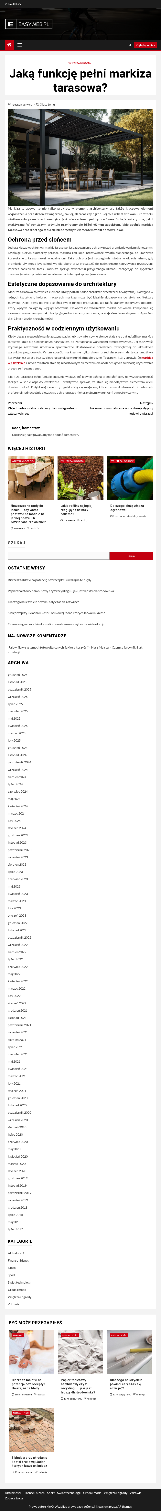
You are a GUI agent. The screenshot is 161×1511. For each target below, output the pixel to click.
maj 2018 (14, 1222)
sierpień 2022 (17, 952)
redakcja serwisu (22, 104)
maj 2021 (14, 1061)
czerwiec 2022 (18, 966)
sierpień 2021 (17, 1039)
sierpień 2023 (17, 864)
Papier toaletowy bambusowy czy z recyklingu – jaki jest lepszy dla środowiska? (61, 591)
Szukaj (16, 543)
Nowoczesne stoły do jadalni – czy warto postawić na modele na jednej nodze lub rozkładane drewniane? (28, 514)
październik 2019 (19, 1192)
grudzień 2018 (17, 1207)
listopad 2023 (17, 842)
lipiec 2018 (15, 1214)
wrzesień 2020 (18, 1120)
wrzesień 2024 (18, 769)
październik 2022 (19, 937)
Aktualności (16, 1253)
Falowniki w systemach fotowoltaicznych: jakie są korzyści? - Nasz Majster (59, 647)
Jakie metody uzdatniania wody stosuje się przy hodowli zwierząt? (121, 408)
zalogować (34, 434)
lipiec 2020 (15, 1134)
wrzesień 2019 (18, 1200)
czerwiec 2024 (18, 791)
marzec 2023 (17, 901)
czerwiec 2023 (18, 879)
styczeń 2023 (17, 915)
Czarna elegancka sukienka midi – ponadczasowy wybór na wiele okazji (55, 624)
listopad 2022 (17, 930)
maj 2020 (14, 1149)
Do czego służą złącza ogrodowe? (127, 508)
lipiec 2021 (15, 1047)
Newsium (102, 1506)
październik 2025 (19, 689)
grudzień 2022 (17, 923)
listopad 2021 (17, 1017)
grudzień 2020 (17, 1098)
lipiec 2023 (15, 871)
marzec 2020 (17, 1163)
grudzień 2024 (17, 747)
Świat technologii (19, 1282)
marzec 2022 (17, 988)
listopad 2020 (17, 1105)
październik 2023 (19, 850)
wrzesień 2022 (18, 944)
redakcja (34, 528)
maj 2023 (14, 886)
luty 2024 (14, 820)
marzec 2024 (17, 813)
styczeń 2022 (17, 1003)
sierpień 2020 (17, 1127)
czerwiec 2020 (18, 1141)
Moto (12, 1267)
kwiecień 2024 (18, 806)
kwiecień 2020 (18, 1156)
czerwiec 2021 (18, 1054)
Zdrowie (13, 1304)
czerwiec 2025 (18, 711)
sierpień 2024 (17, 777)
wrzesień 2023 (18, 857)
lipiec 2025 (15, 704)
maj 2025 (14, 718)
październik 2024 (19, 762)
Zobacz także (14, 1498)
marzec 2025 (17, 733)
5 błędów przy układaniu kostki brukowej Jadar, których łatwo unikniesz (56, 613)
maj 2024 (14, 798)
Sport (11, 1275)
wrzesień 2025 (18, 696)
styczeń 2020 (17, 1171)
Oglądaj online (145, 45)
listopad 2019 (17, 1185)
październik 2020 (19, 1112)
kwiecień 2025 (18, 725)
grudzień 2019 (17, 1178)
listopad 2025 (17, 682)
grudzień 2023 (17, 835)
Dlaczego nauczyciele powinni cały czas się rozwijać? (43, 602)
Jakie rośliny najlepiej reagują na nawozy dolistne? (76, 510)
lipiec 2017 (15, 1229)
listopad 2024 (17, 755)
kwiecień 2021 (18, 1068)
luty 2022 (14, 995)
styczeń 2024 (17, 828)
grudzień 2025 (17, 674)
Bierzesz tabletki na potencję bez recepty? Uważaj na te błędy (49, 580)
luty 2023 (14, 908)
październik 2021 (19, 1025)
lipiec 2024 (15, 784)
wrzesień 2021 (18, 1032)
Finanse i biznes (18, 1260)
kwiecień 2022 (18, 981)
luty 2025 (14, 740)
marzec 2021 (17, 1076)
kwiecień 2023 (18, 893)
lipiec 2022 (15, 959)
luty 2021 (14, 1083)
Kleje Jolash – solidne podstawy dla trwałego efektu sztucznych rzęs (42, 408)
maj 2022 (14, 974)
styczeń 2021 (17, 1090)
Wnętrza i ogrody (80, 63)
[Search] (129, 45)
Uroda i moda (17, 1289)
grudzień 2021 (17, 1010)
